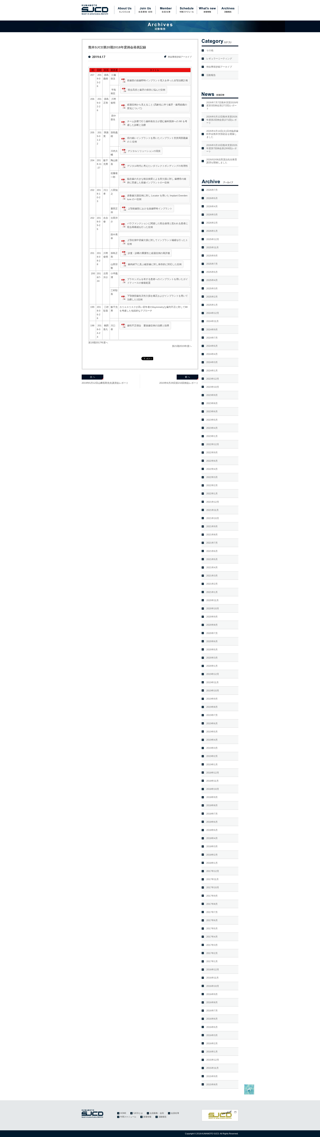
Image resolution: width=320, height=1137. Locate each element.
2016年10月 (212, 986)
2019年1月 (212, 764)
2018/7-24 (99, 277)
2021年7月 (212, 542)
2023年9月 (212, 395)
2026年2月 (212, 222)
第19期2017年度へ (98, 342)
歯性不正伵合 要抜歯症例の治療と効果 (148, 325)
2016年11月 (212, 977)
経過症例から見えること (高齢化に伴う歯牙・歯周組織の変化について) (157, 106)
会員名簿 (166, 10)
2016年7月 (212, 1010)
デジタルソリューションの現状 (144, 151)
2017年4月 (212, 936)
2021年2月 (212, 583)
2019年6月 (212, 723)
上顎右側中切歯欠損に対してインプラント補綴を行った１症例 (157, 242)
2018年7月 (212, 813)
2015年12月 (212, 1059)
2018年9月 (212, 797)
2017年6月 (212, 920)
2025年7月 (212, 263)
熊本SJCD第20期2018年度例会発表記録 (117, 47)
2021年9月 (212, 526)
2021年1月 (212, 592)
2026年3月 (212, 214)
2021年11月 (212, 510)
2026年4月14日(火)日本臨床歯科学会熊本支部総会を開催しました (222, 134)
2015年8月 (212, 1084)
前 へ (187, 377)
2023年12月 (212, 378)
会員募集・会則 (145, 10)
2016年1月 (212, 1051)
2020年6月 (212, 641)
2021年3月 (212, 575)
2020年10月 (212, 608)
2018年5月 (212, 830)
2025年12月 (212, 239)
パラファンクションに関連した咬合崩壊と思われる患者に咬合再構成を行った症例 (157, 225)
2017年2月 (212, 953)
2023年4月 (212, 428)
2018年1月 (212, 863)
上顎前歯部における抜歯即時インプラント (150, 208)
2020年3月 (212, 657)
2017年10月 (212, 887)
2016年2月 (212, 1043)
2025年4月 (212, 280)
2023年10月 (212, 387)
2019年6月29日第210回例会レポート (178, 383)
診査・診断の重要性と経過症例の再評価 (149, 253)
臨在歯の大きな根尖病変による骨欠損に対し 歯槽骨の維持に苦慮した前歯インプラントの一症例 (156, 181)
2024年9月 (212, 329)
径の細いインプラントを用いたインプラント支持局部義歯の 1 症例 (157, 140)
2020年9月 (212, 616)
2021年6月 (212, 551)
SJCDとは (124, 10)
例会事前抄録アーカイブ (180, 57)
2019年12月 (212, 674)
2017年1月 (212, 961)
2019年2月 (212, 756)
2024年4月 (212, 354)
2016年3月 (212, 1035)
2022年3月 (212, 477)
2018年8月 (212, 805)
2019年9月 (212, 698)
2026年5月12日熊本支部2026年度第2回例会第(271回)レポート (221, 119)
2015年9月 (212, 1076)
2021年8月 (212, 534)
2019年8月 (212, 707)
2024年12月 (212, 313)
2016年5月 (212, 1027)
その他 (209, 50)
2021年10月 (212, 518)
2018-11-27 (99, 164)
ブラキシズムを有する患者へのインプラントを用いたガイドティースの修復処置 (157, 281)
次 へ (92, 377)
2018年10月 (212, 789)
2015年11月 (212, 1068)
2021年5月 (212, 559)
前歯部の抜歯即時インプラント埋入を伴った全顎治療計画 (157, 80)
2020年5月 (212, 649)
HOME (123, 1113)
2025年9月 (212, 255)
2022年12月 (212, 444)
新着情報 (207, 10)
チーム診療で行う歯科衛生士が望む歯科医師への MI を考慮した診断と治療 (157, 123)
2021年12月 (212, 502)
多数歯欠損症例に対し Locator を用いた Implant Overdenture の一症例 (157, 197)
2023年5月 (212, 419)
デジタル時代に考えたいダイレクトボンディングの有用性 (157, 166)
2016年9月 (212, 994)
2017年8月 (212, 904)
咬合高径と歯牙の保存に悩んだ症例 (146, 89)
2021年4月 (212, 567)
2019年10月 (212, 690)
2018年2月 (212, 854)
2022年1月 (212, 493)
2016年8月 (212, 1002)
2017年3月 (212, 945)
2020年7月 (212, 633)
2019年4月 (212, 739)
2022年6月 (212, 460)
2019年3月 (212, 748)
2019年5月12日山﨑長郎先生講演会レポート (105, 383)
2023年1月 (212, 436)
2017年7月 (212, 912)
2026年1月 (212, 231)
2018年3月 (212, 846)
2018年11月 (212, 780)
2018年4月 (212, 838)
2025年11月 (212, 247)
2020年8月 (212, 624)
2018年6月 (212, 822)
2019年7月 (212, 715)
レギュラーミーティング (219, 58)
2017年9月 (212, 895)
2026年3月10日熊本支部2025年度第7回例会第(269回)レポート (221, 148)
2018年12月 (212, 772)
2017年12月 (212, 871)
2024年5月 (212, 346)
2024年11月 (212, 321)
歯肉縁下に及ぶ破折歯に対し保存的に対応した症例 (155, 264)
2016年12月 (212, 969)
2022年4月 (212, 469)
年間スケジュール (186, 10)
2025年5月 (212, 272)
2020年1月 (212, 666)
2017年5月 (212, 928)
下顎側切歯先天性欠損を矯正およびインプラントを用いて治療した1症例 (157, 297)
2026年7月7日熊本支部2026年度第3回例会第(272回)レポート (222, 105)
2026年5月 (212, 198)
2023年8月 (212, 403)
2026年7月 (212, 190)
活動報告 (228, 10)
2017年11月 (212, 879)
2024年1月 (212, 370)
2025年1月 (212, 304)
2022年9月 (212, 452)
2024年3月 (212, 362)
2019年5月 (212, 731)
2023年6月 (212, 411)
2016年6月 (212, 1018)
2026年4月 (212, 206)
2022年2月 (212, 485)
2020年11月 (212, 600)
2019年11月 (212, 682)
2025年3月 (212, 288)
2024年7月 (212, 337)
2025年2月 (212, 296)
